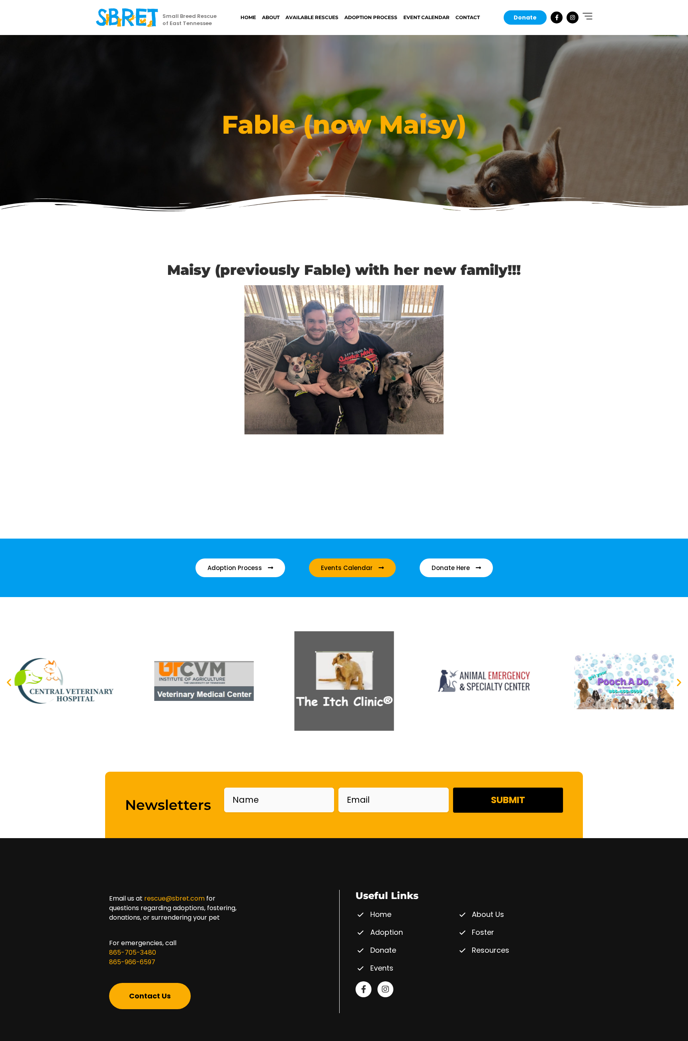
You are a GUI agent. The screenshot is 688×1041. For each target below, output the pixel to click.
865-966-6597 (132, 962)
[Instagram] (573, 17)
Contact (467, 17)
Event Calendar (426, 17)
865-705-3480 (132, 952)
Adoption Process (370, 17)
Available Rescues (311, 17)
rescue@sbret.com (174, 898)
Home (248, 17)
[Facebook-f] (557, 17)
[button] (9, 682)
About (271, 17)
